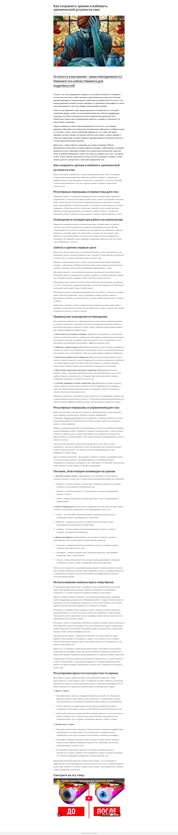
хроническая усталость (70, 600)
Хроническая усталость (73, 418)
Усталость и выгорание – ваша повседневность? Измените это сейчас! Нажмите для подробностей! (88, 81)
